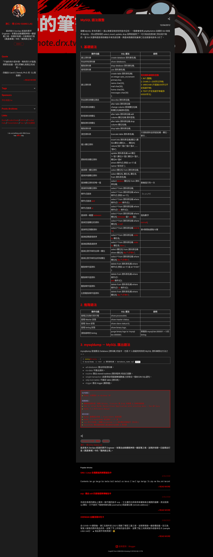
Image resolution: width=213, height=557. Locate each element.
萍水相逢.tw (7, 100)
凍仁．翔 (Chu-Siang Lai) (18, 23)
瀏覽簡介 (19, 44)
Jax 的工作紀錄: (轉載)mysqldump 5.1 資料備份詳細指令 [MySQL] (111, 422)
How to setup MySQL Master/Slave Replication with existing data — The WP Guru (122, 406)
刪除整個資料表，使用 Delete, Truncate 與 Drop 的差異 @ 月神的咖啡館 (114, 404)
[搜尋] (173, 6)
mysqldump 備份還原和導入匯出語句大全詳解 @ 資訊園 (105, 425)
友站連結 (31, 123)
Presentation (12, 123)
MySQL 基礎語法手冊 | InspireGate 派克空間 (102, 417)
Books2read (13, 120)
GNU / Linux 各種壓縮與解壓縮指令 (96, 473)
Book (4, 120)
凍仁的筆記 (88, 5)
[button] (169, 19)
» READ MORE (164, 486)
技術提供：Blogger (126, 546)
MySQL (106, 441)
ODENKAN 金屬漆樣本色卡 (92, 517)
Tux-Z (22, 123)
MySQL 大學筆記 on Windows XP (97, 396)
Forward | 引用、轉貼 (90, 441)
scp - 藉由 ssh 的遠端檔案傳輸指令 (95, 493)
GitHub (23, 120)
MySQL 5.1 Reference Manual (97, 409)
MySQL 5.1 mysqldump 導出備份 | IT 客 (101, 419)
